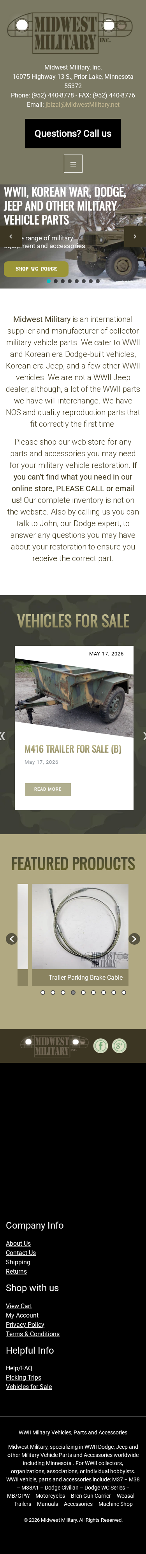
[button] (11, 236)
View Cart (19, 1305)
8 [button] (113, 992)
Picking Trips (23, 1377)
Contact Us (21, 1252)
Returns (16, 1271)
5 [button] (83, 992)
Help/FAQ (19, 1368)
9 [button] (123, 992)
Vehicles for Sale (29, 1387)
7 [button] (103, 992)
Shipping (18, 1261)
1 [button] (42, 992)
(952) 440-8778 (53, 95)
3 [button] (63, 992)
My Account (22, 1315)
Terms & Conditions (33, 1333)
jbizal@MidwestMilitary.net (83, 104)
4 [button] (73, 992)
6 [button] (93, 992)
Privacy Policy (25, 1324)
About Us (18, 1243)
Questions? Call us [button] (73, 133)
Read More (48, 789)
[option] (73, 728)
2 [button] (53, 992)
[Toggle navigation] (73, 164)
